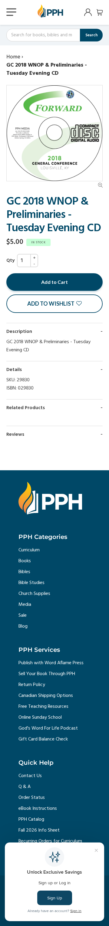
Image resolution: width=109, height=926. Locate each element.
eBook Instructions (37, 809)
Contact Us (30, 776)
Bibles (24, 572)
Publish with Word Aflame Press (51, 663)
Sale (22, 615)
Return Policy (31, 685)
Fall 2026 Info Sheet (39, 830)
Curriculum (29, 550)
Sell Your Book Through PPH (46, 674)
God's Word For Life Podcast (48, 728)
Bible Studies (31, 583)
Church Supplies (34, 594)
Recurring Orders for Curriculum (50, 841)
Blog (23, 626)
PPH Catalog (31, 819)
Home (13, 57)
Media (24, 605)
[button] (54, 303)
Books (24, 561)
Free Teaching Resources (43, 707)
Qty (10, 261)
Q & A (24, 787)
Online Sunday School (40, 717)
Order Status (31, 798)
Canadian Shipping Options (45, 696)
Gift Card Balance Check (43, 739)
